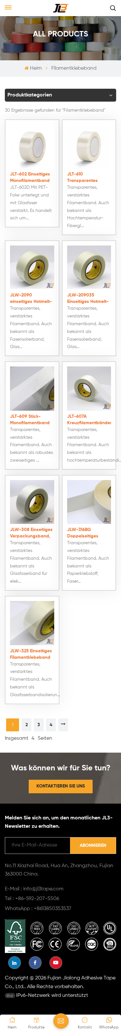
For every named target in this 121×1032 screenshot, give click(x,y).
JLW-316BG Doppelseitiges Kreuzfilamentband (87, 533)
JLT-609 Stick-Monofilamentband (30, 419)
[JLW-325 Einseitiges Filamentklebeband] (32, 623)
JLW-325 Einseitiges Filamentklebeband (31, 654)
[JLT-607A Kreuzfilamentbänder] (89, 388)
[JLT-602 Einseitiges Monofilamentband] (32, 147)
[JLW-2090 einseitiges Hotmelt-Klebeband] (32, 267)
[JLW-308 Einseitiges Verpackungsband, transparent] (32, 502)
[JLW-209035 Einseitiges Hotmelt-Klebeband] (89, 267)
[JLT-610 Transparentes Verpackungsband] (89, 147)
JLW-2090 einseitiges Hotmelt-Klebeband (31, 299)
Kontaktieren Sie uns (60, 786)
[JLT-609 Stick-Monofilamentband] (32, 388)
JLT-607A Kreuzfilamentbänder (89, 419)
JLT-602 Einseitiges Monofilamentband (30, 177)
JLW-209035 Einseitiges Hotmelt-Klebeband (88, 299)
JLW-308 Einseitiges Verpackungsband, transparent (31, 533)
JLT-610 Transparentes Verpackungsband (86, 178)
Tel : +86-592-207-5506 (32, 898)
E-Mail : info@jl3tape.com (34, 889)
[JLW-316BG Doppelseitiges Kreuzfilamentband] (89, 502)
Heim (36, 68)
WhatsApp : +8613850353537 (38, 908)
